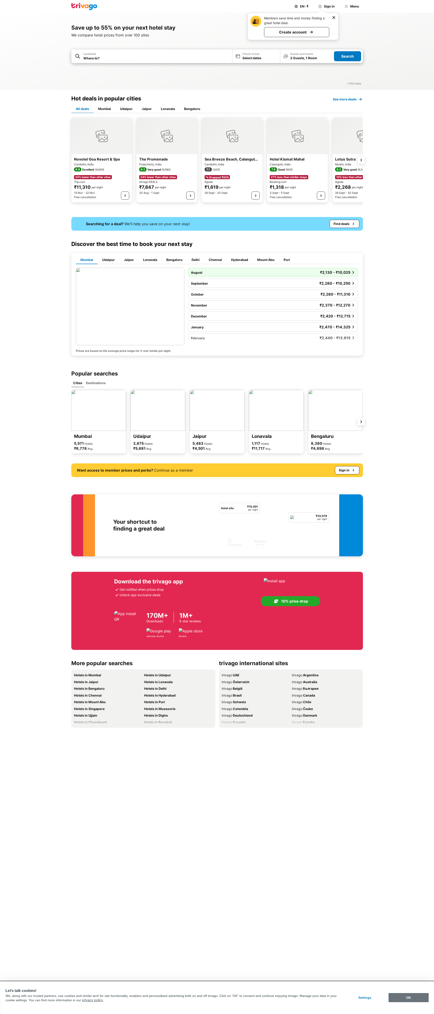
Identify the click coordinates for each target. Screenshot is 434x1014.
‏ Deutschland (237, 715)
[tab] (82, 109)
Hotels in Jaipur (86, 682)
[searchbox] (156, 58)
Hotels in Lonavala (158, 682)
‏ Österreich (235, 682)
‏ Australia (304, 682)
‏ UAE (230, 675)
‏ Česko (302, 709)
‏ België (232, 688)
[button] (151, 56)
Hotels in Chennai (88, 695)
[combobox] (151, 56)
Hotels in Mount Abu (90, 702)
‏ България (305, 688)
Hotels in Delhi (155, 688)
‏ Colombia (235, 709)
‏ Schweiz (234, 702)
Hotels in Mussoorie (159, 709)
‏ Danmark (304, 715)
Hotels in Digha (156, 715)
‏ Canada (303, 695)
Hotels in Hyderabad (160, 695)
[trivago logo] (84, 6)
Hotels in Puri (154, 702)
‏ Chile (301, 702)
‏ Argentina (305, 675)
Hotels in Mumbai (87, 675)
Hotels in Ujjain (85, 715)
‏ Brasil (232, 695)
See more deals (345, 99)
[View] (125, 196)
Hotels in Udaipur (157, 675)
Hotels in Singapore (89, 709)
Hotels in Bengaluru (89, 688)
